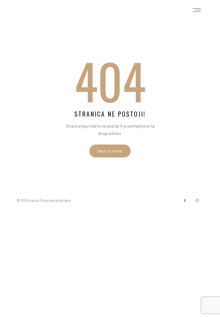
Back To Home (110, 151)
